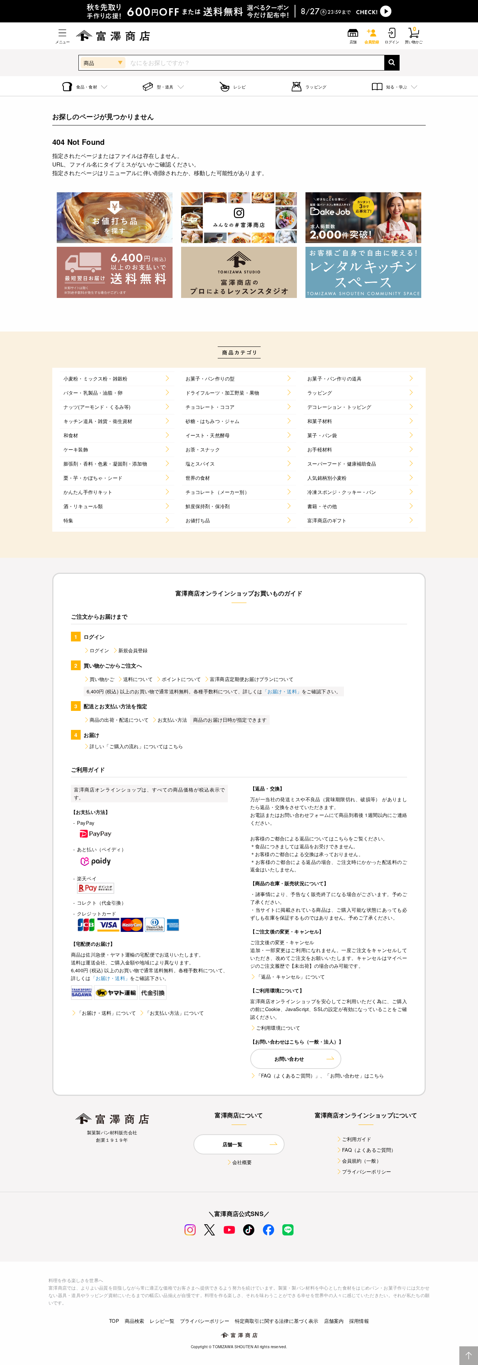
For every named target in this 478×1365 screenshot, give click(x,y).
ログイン (99, 650)
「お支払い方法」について (174, 1012)
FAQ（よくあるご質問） (369, 1149)
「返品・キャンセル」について (290, 976)
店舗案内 (334, 1320)
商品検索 (135, 1320)
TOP (114, 1320)
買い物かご (102, 678)
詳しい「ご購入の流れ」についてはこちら (136, 746)
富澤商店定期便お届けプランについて (252, 678)
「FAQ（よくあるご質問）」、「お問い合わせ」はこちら (320, 1075)
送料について (138, 678)
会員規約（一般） (361, 1160)
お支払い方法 (172, 719)
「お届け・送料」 (282, 691)
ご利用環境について (278, 1027)
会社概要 (242, 1162)
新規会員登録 (133, 650)
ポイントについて (181, 678)
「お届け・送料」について (106, 1012)
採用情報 (359, 1320)
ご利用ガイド (357, 1138)
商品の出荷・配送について (119, 719)
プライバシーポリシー (366, 1171)
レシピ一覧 (162, 1320)
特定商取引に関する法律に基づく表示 (277, 1320)
